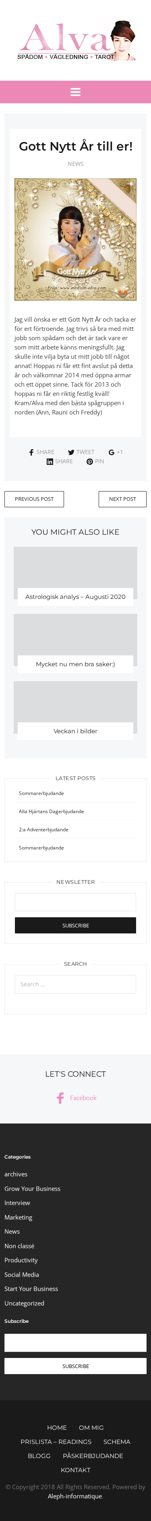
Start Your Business (31, 1289)
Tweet (86, 452)
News (76, 163)
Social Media (21, 1274)
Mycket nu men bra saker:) (75, 664)
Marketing (18, 1217)
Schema (116, 1442)
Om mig (91, 1427)
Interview (17, 1203)
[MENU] (75, 92)
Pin (99, 461)
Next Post (122, 498)
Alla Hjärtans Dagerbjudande (51, 811)
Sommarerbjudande (41, 793)
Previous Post (34, 498)
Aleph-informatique (75, 1496)
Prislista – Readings (56, 1442)
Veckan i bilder (75, 731)
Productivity (21, 1260)
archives (15, 1174)
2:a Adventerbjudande (43, 829)
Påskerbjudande (93, 1456)
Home (57, 1427)
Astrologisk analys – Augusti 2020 (75, 596)
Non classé (19, 1246)
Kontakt (76, 1470)
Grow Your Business (32, 1188)
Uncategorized (24, 1303)
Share (45, 452)
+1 (120, 452)
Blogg (39, 1456)
